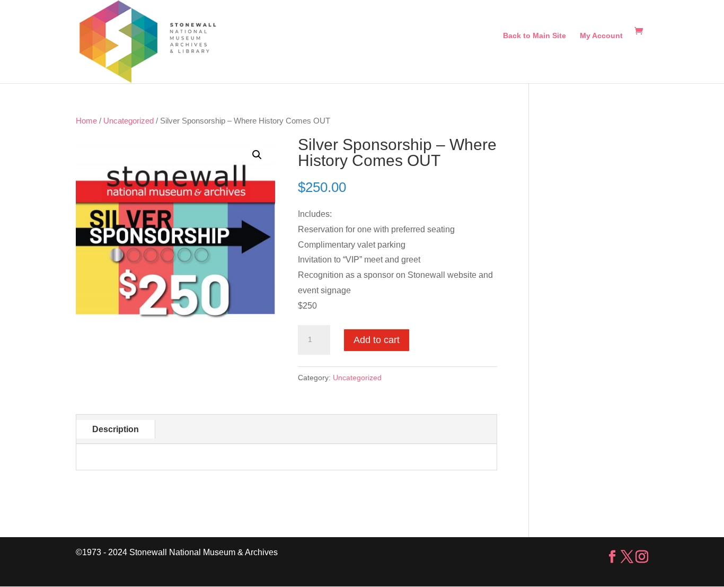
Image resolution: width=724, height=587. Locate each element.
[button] (257, 154)
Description (115, 429)
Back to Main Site (534, 36)
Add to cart (377, 340)
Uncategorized (128, 121)
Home (86, 121)
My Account (601, 36)
